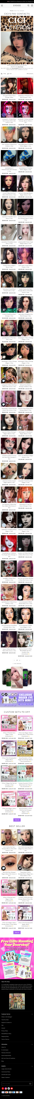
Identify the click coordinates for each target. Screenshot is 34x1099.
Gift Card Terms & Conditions (8, 1058)
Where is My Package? (6, 1017)
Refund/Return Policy (6, 1033)
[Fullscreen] (21, 669)
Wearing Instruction (6, 1052)
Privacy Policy (4, 1031)
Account (3, 1028)
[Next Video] (28, 678)
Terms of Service (5, 1039)
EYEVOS (17, 6)
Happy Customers (5, 1077)
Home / (12, 11)
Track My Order (5, 1019)
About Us (3, 1047)
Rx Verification (4, 1050)
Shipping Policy (5, 1036)
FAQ (2, 1025)
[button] (17, 677)
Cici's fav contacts (19, 11)
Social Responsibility (6, 1055)
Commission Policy (5, 1071)
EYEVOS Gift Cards (6, 1074)
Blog (2, 1061)
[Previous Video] (6, 678)
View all (17, 820)
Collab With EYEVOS (6, 1069)
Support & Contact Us (6, 1022)
